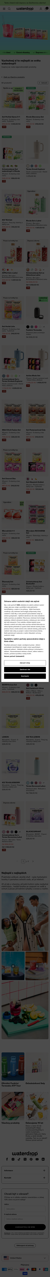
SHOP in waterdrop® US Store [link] (25, 648)
